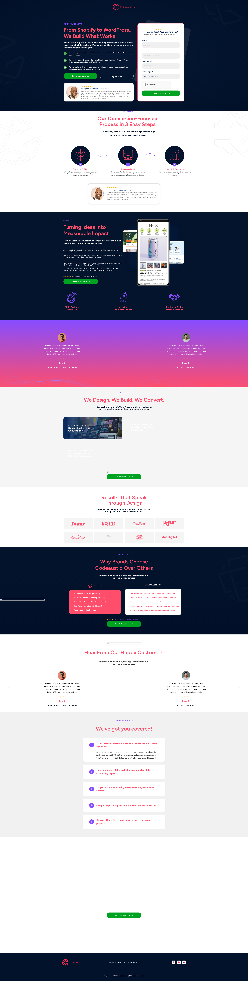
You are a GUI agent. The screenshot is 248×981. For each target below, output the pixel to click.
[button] (9, 350)
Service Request (147, 72)
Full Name (145, 40)
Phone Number (147, 61)
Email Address (146, 51)
